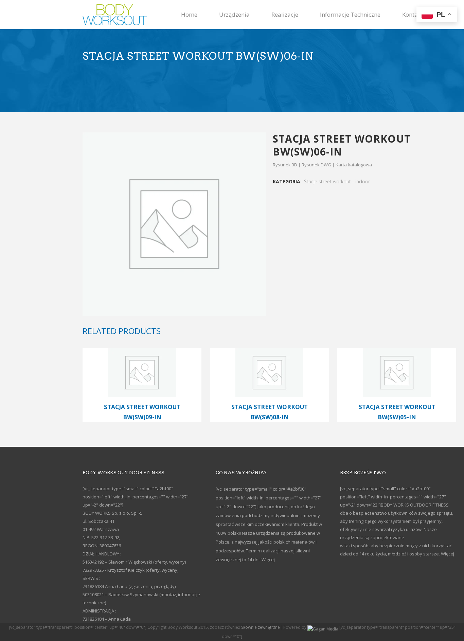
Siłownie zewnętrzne (260, 627)
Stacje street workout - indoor (337, 181)
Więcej (268, 559)
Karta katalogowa (354, 165)
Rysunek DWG (316, 165)
